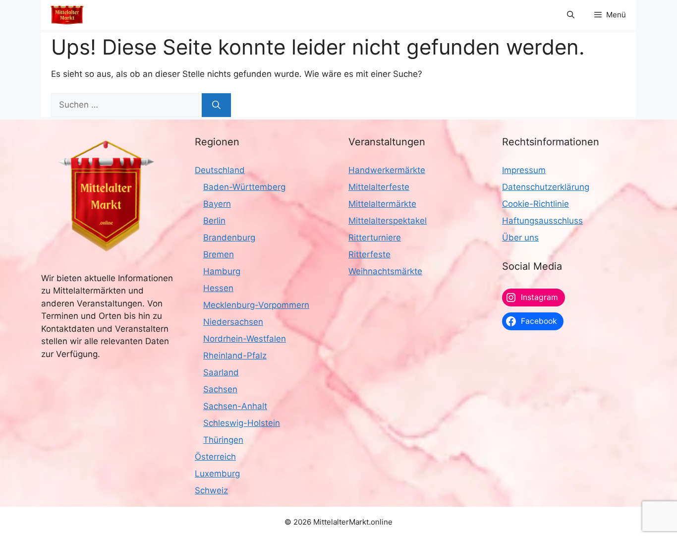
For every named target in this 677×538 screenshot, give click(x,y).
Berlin (214, 221)
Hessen (218, 288)
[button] (570, 15)
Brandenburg (229, 237)
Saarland (221, 372)
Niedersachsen (233, 322)
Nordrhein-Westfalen (244, 339)
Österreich (215, 457)
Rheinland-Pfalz (235, 355)
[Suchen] (216, 105)
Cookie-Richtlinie (535, 204)
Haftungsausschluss (542, 221)
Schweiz (211, 490)
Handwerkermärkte (386, 170)
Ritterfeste (369, 254)
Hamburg (221, 271)
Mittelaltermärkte (382, 204)
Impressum (524, 170)
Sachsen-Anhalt (235, 406)
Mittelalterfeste (378, 187)
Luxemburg (217, 473)
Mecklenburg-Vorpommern (256, 305)
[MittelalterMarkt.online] (67, 15)
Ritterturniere (374, 237)
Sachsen (220, 389)
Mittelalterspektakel (387, 221)
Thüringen (223, 440)
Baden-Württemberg (244, 187)
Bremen (218, 254)
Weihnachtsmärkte (385, 271)
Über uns (520, 237)
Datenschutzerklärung (545, 187)
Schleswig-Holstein (241, 423)
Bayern (217, 204)
